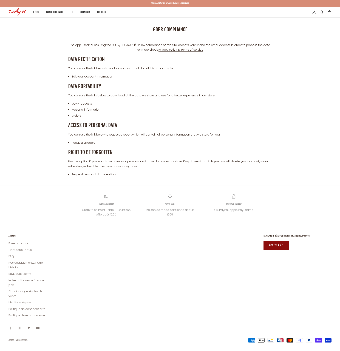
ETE (72, 12)
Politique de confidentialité (26, 309)
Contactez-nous (20, 250)
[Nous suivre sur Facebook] (10, 328)
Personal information (86, 110)
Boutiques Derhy (19, 274)
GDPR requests (82, 104)
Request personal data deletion (94, 174)
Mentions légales (20, 302)
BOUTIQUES (101, 12)
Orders (76, 116)
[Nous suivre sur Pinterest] (28, 328)
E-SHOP (36, 12)
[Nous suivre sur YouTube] (38, 328)
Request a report (83, 143)
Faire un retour (18, 243)
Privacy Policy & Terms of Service (180, 50)
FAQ (11, 256)
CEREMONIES (85, 12)
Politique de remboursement (28, 315)
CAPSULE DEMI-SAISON (55, 12)
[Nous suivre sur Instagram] (19, 328)
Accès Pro (276, 245)
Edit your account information (92, 76)
